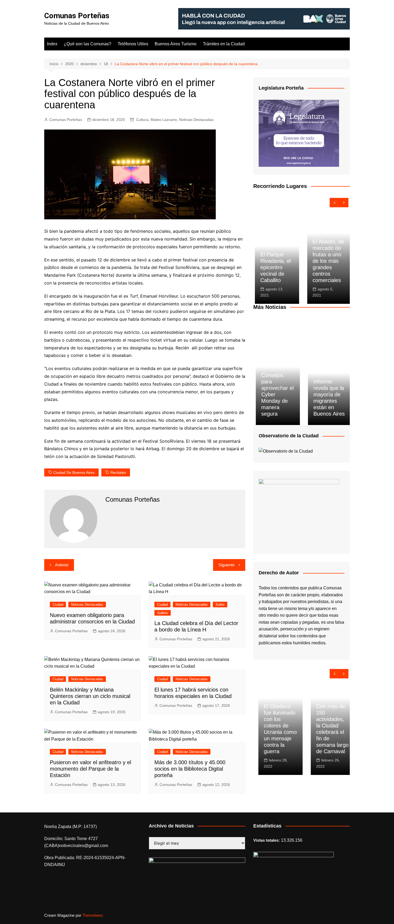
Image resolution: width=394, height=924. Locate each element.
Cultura (142, 119)
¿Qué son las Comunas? (87, 44)
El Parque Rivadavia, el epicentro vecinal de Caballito (274, 267)
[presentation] (334, 202)
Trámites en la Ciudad (224, 44)
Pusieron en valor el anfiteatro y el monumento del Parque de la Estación (90, 768)
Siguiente (226, 565)
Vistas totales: (267, 840)
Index (52, 44)
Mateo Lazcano (164, 119)
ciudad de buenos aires (74, 472)
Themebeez (92, 915)
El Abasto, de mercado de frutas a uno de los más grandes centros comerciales (327, 261)
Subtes (162, 613)
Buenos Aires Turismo (175, 44)
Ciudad (58, 605)
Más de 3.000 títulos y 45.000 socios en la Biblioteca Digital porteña (189, 768)
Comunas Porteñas (76, 15)
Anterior (62, 565)
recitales (118, 472)
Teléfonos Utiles (133, 44)
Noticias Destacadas (196, 119)
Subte (220, 605)
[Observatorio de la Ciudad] (286, 451)
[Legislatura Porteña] (299, 133)
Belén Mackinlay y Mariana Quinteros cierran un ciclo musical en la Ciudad (90, 696)
